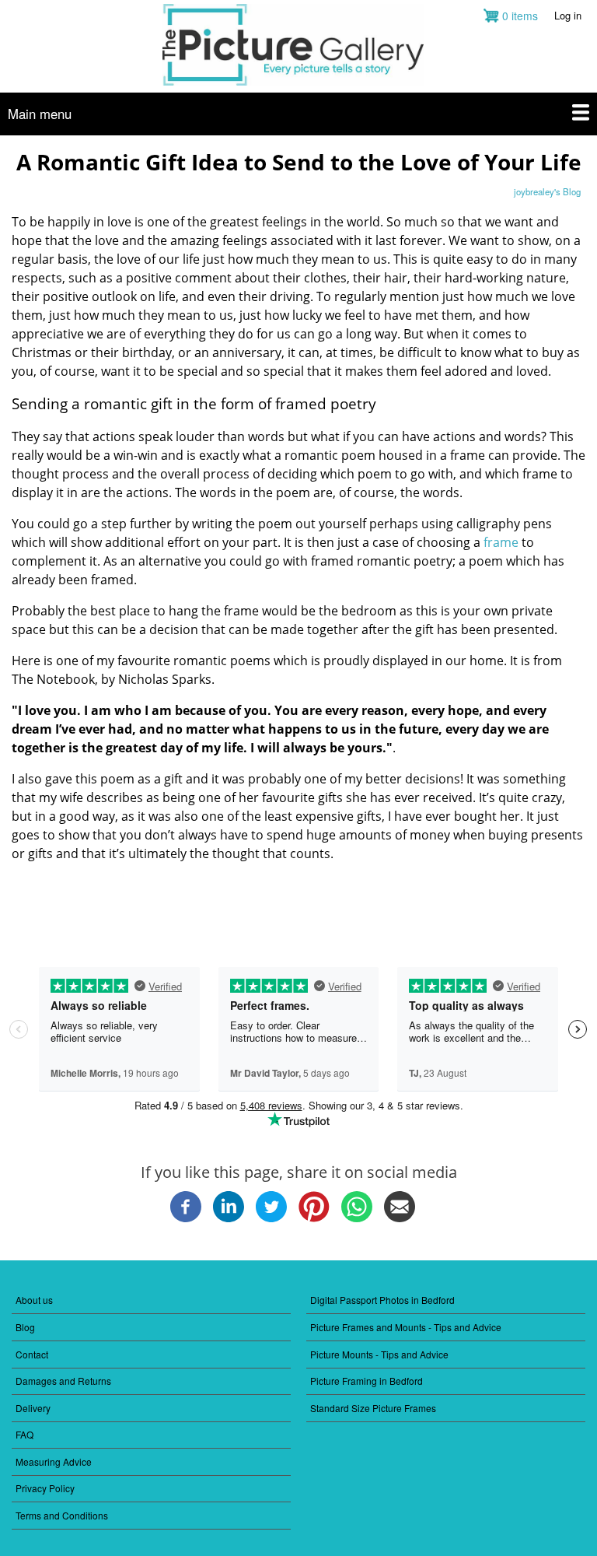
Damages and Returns (63, 1380)
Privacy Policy (45, 1488)
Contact (32, 1354)
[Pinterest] (314, 1218)
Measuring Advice (54, 1461)
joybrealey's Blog (547, 191)
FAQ (24, 1434)
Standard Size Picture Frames (373, 1407)
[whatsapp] (356, 1218)
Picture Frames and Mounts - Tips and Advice (405, 1326)
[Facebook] (185, 1218)
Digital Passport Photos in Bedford (382, 1299)
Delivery (33, 1407)
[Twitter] (271, 1218)
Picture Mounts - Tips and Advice (379, 1354)
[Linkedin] (228, 1218)
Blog (25, 1326)
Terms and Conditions (62, 1515)
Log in (567, 15)
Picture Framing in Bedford (366, 1380)
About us (34, 1299)
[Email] (399, 1218)
